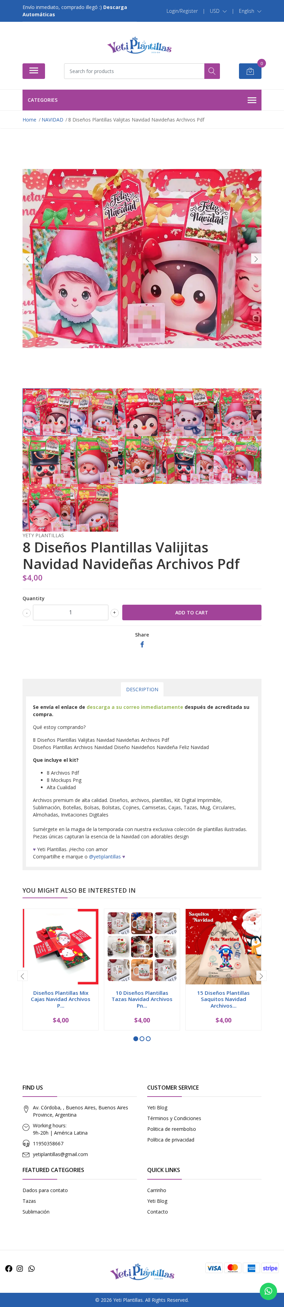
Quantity (34, 598)
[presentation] (28, 258)
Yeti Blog (157, 1107)
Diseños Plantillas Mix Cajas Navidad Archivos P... (60, 999)
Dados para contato (45, 1190)
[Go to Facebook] (8, 1268)
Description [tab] (142, 689)
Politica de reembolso (171, 1129)
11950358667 (48, 1143)
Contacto (157, 1211)
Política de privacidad (170, 1139)
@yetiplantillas (105, 856)
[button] (218, 11)
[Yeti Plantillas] (139, 45)
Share (142, 634)
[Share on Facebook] (142, 644)
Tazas (29, 1201)
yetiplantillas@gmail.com (60, 1154)
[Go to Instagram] (20, 1268)
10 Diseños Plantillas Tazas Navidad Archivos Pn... (142, 999)
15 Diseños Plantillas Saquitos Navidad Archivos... (223, 999)
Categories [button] (42, 100)
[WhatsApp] (31, 1268)
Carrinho (156, 1190)
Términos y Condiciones (174, 1118)
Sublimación (36, 1211)
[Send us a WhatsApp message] (268, 1291)
